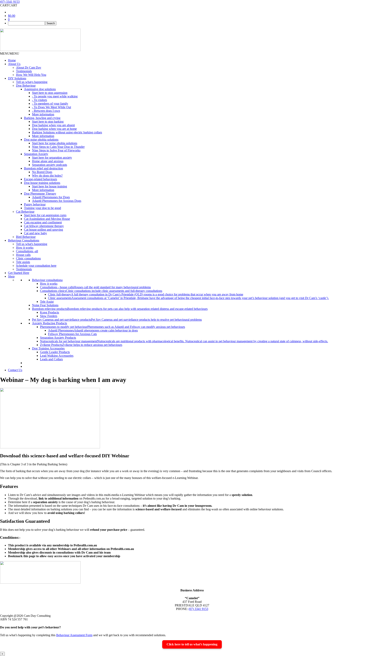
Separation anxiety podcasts (49, 164)
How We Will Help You (31, 74)
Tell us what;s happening (31, 82)
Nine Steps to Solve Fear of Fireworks (56, 150)
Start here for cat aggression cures (45, 215)
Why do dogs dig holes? (47, 175)
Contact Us (15, 370)
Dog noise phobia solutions (41, 139)
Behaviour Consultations (23, 240)
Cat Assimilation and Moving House (47, 218)
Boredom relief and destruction (43, 168)
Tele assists (23, 262)
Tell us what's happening (31, 244)
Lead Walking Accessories (56, 355)
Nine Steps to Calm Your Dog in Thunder (58, 146)
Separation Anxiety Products (58, 337)
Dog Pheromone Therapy (40, 193)
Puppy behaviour (35, 204)
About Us (14, 64)
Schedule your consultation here (36, 265)
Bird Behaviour (26, 236)
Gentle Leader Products (55, 352)
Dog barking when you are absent (53, 125)
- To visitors (39, 100)
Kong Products (49, 312)
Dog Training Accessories (48, 348)
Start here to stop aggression (49, 92)
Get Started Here (18, 272)
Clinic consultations (28, 258)
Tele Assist (47, 301)
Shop (11, 276)
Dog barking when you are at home (54, 128)
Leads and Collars (51, 359)
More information (43, 114)
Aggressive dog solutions (40, 89)
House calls (23, 254)
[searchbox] (26, 23)
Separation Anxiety (36, 154)
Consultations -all (27, 251)
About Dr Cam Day (28, 67)
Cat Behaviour (25, 211)
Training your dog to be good (42, 208)
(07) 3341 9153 (10, 1)
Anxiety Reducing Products (49, 323)
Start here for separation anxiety (52, 157)
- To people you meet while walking (55, 96)
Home (12, 60)
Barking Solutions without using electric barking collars (67, 132)
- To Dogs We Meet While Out (51, 107)
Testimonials (24, 71)
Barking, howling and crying (42, 118)
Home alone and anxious (47, 161)
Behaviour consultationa (47, 280)
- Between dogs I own (46, 110)
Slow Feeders (48, 316)
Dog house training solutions (42, 182)
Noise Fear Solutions (45, 305)
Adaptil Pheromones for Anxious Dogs (56, 200)
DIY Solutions (17, 78)
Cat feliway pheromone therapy (44, 226)
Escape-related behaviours (40, 179)
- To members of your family (50, 103)
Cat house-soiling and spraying (43, 229)
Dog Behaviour (26, 85)
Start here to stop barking (48, 121)
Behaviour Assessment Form (74, 635)
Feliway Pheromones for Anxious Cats (72, 334)
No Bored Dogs (42, 172)
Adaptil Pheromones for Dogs (51, 197)
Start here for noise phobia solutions (54, 143)
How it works (24, 247)
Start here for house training (49, 186)
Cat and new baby (35, 233)
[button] (8, 5)
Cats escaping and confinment (43, 222)
